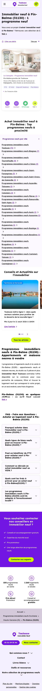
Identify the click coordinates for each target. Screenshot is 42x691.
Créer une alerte (10, 41)
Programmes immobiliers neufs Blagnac (20, 151)
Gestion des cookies (27, 687)
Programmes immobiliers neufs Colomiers (15, 191)
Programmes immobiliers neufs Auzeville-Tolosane (19, 185)
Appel (7, 107)
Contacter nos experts (21, 559)
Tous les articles (21, 340)
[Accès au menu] (4, 4)
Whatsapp (25, 107)
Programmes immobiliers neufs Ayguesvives (15, 223)
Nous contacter (31, 642)
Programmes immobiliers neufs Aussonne (21, 215)
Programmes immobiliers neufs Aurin (19, 212)
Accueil (20, 612)
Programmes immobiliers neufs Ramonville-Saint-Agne (20, 201)
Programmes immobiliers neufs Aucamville (15, 207)
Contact (16, 107)
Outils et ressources (21, 667)
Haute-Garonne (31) (11, 620)
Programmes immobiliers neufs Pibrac (19, 196)
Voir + (35, 107)
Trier (34, 41)
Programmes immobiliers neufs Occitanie (20, 616)
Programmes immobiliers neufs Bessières (21, 235)
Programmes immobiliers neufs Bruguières (15, 242)
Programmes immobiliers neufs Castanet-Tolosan (20, 255)
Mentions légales (22, 684)
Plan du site (7, 684)
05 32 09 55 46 (10, 642)
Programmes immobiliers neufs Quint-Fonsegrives (18, 172)
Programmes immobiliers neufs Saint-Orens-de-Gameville (21, 178)
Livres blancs (19, 663)
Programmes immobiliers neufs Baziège (20, 228)
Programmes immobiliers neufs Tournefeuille (15, 159)
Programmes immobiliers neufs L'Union (20, 164)
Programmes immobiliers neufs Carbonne (15, 249)
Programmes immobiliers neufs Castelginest (15, 262)
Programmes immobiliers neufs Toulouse (15, 146)
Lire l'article (9, 327)
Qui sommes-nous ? (19, 653)
